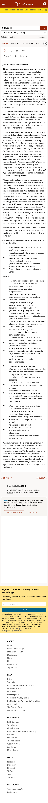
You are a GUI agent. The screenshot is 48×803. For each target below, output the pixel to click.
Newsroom (12, 664)
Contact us (11, 691)
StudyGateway (13, 725)
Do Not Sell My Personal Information (23, 701)
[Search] (43, 28)
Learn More (32, 512)
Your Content (41, 43)
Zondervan (11, 747)
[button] (44, 3)
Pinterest (11, 768)
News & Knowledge (15, 648)
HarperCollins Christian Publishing (21, 731)
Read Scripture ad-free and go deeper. (24, 10)
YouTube (11, 777)
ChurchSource (13, 728)
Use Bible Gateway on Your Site (20, 685)
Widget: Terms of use (16, 710)
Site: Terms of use (14, 707)
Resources (15, 43)
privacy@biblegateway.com (12, 630)
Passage (5, 43)
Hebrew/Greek (27, 43)
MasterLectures (14, 750)
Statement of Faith (15, 652)
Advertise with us (14, 688)
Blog (9, 661)
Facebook (11, 762)
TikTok (10, 771)
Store (9, 658)
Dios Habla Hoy (14, 486)
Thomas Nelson (13, 741)
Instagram (11, 765)
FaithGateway (13, 722)
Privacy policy (13, 694)
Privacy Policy (15, 628)
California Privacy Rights (18, 698)
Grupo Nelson (13, 734)
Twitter (10, 774)
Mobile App (12, 655)
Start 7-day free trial (14, 512)
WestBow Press (13, 744)
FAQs (9, 679)
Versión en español (15, 789)
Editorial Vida (12, 737)
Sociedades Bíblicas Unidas (23, 491)
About (9, 645)
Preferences (12, 792)
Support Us (12, 667)
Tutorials (11, 682)
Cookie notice (13, 704)
